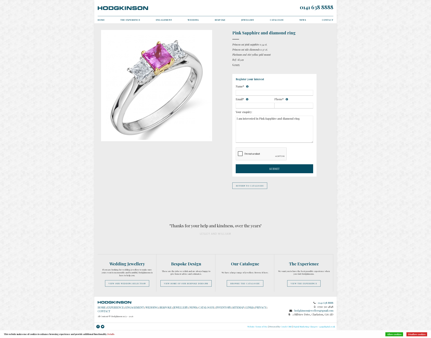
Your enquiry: (244, 112)
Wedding (193, 20)
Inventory (223, 307)
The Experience (130, 20)
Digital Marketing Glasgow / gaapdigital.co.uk (314, 326)
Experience (115, 307)
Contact (327, 20)
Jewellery (247, 20)
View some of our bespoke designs (186, 283)
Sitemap (238, 307)
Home (101, 20)
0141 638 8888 (316, 7)
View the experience (304, 283)
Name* (268, 85)
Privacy (260, 307)
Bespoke (220, 20)
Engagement (164, 20)
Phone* (289, 99)
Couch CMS (286, 326)
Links (250, 307)
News (303, 20)
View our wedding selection (127, 283)
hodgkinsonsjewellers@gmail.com (313, 310)
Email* (251, 99)
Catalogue (277, 20)
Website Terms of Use (257, 326)
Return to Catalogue (250, 185)
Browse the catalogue (245, 283)
